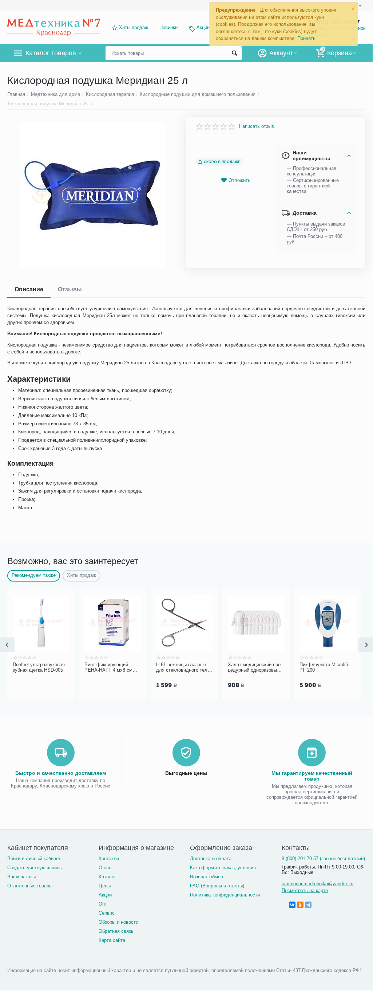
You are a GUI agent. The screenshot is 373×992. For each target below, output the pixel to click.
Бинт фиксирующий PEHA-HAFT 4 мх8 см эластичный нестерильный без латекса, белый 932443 (110, 667)
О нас (105, 867)
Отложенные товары (29, 885)
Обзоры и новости (118, 922)
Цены (105, 885)
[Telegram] (308, 905)
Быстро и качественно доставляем (60, 773)
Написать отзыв (256, 126)
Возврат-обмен (206, 876)
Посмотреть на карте (305, 890)
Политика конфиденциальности (224, 895)
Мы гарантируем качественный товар (311, 776)
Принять (306, 38)
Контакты (109, 858)
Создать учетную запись (34, 867)
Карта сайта (112, 940)
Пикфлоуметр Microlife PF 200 (324, 667)
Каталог (107, 876)
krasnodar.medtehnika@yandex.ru (317, 883)
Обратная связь (116, 931)
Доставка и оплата (210, 858)
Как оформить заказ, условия (222, 867)
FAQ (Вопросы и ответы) (217, 885)
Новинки (168, 27)
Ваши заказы (21, 876)
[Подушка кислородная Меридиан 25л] (92, 195)
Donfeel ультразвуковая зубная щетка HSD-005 (39, 667)
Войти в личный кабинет (34, 858)
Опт (103, 904)
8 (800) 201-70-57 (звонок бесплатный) (323, 858)
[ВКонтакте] (292, 905)
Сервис (107, 913)
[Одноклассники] (300, 905)
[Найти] (234, 53)
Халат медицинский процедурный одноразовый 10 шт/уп (255, 667)
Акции (203, 27)
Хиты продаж (133, 27)
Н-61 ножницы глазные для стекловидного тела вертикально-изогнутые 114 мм (183, 667)
